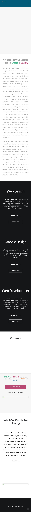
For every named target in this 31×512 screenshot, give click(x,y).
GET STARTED (15, 222)
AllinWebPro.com (19, 506)
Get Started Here (15, 387)
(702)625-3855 (18, 392)
